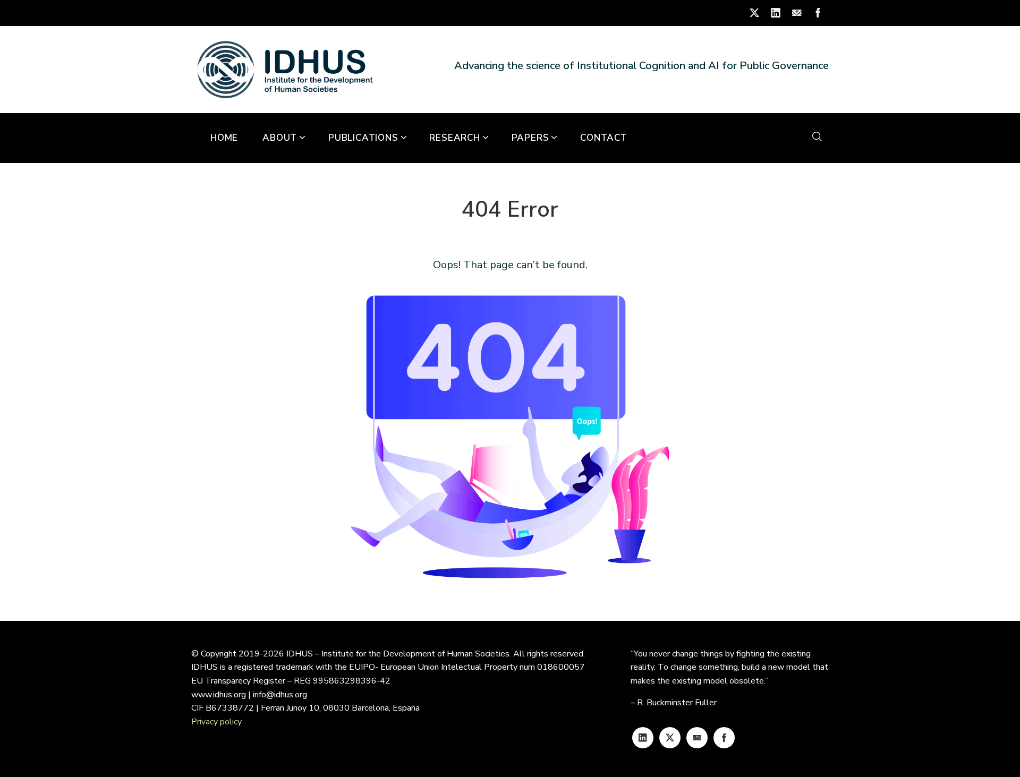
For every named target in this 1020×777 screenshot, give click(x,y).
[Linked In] (642, 737)
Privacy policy (216, 722)
